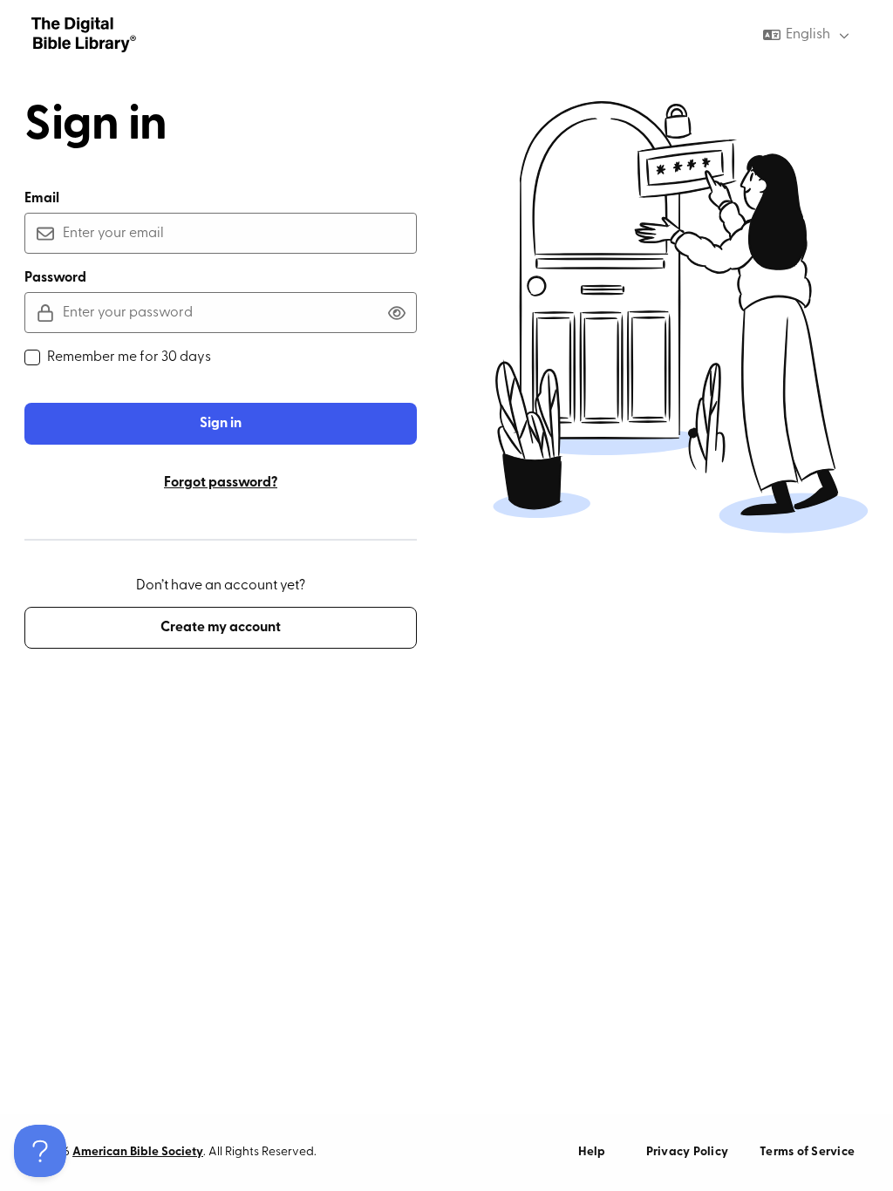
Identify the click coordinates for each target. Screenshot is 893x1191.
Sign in (221, 424)
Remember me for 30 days (129, 357)
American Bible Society (137, 1152)
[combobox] (808, 34)
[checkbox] (32, 357)
